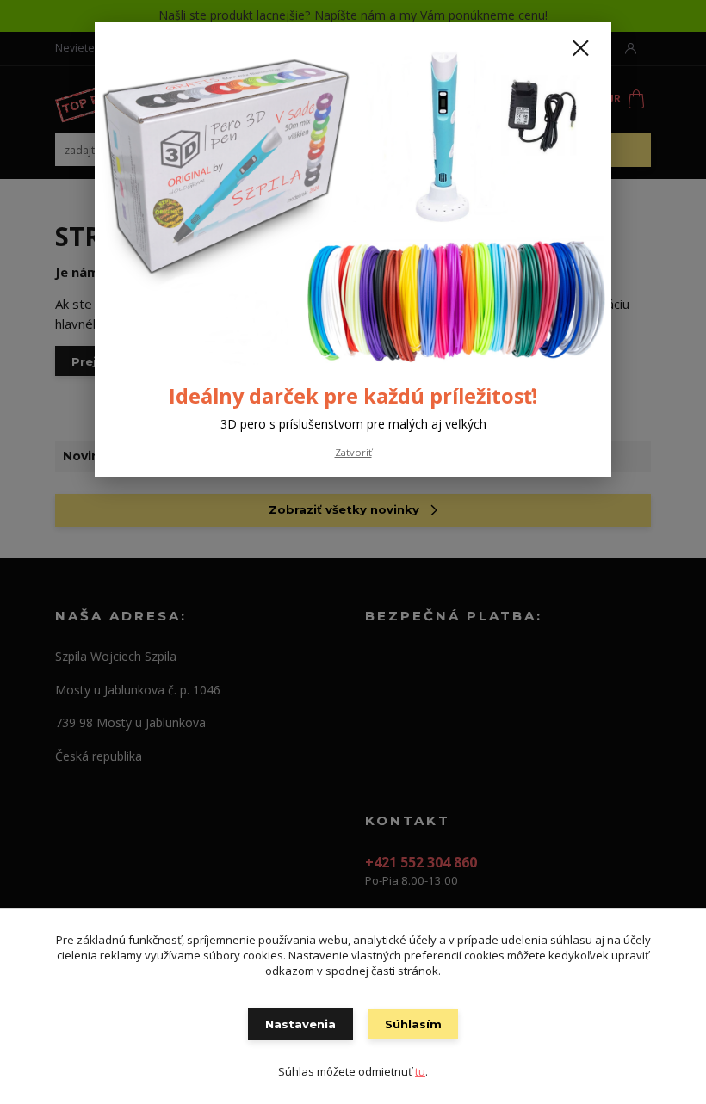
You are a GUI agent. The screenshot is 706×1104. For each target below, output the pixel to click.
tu (420, 1071)
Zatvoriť (353, 452)
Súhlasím (413, 1024)
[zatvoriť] (580, 49)
